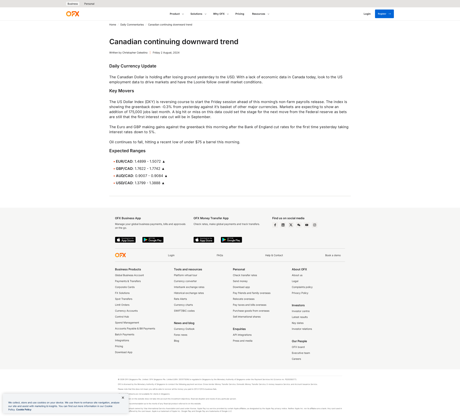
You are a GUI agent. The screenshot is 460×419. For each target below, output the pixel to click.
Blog (176, 340)
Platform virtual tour (185, 275)
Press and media (242, 340)
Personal (89, 3)
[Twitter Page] (291, 225)
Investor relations (302, 328)
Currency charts (183, 304)
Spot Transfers (123, 298)
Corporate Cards (125, 286)
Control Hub (122, 316)
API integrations (242, 334)
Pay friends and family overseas (251, 292)
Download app (241, 286)
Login (171, 255)
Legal (295, 281)
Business (73, 3)
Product (175, 13)
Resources (258, 13)
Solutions (196, 13)
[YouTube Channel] (307, 225)
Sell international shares (247, 316)
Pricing (239, 13)
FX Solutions (122, 292)
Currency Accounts (126, 310)
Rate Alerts (180, 298)
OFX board (298, 346)
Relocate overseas (243, 298)
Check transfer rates (245, 275)
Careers (296, 358)
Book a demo (333, 255)
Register (382, 13)
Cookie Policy (23, 409)
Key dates (297, 322)
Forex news (180, 334)
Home (112, 24)
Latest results (300, 316)
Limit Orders (122, 304)
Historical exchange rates (189, 292)
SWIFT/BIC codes (184, 310)
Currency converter (185, 281)
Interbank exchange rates (189, 286)
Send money (240, 281)
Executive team (301, 352)
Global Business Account (129, 275)
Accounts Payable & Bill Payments (135, 328)
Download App (123, 352)
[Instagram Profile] (315, 225)
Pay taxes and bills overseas (249, 304)
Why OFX (219, 13)
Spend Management (127, 322)
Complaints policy (302, 286)
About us (297, 275)
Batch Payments (124, 334)
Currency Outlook (184, 328)
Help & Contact (274, 255)
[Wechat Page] (299, 225)
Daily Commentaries (132, 24)
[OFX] (72, 14)
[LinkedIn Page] (283, 225)
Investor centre (301, 311)
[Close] (123, 398)
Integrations (122, 340)
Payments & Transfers (128, 281)
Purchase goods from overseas (251, 310)
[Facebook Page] (275, 225)
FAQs (220, 255)
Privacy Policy (300, 292)
